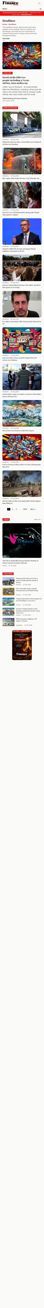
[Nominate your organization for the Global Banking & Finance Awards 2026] (22, 645)
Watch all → (38, 519)
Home (4, 24)
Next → (33, 509)
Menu (4, 9)
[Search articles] (39, 3)
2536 (25, 509)
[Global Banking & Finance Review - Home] (11, 3)
